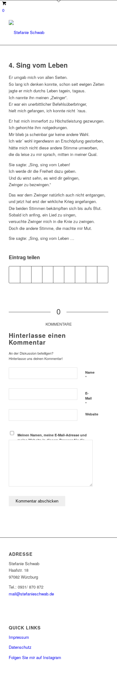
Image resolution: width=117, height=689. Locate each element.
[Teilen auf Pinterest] (47, 274)
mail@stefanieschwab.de (31, 594)
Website (91, 414)
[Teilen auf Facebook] (14, 274)
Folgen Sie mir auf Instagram (35, 657)
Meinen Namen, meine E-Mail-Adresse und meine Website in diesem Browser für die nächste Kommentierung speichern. (52, 440)
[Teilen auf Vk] (80, 274)
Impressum (19, 637)
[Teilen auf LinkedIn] (58, 274)
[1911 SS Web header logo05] (48, 32)
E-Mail (88, 398)
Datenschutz (20, 647)
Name (90, 375)
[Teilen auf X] (25, 274)
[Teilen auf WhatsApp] (37, 274)
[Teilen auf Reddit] (91, 274)
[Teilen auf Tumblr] (69, 274)
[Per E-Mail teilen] (102, 274)
